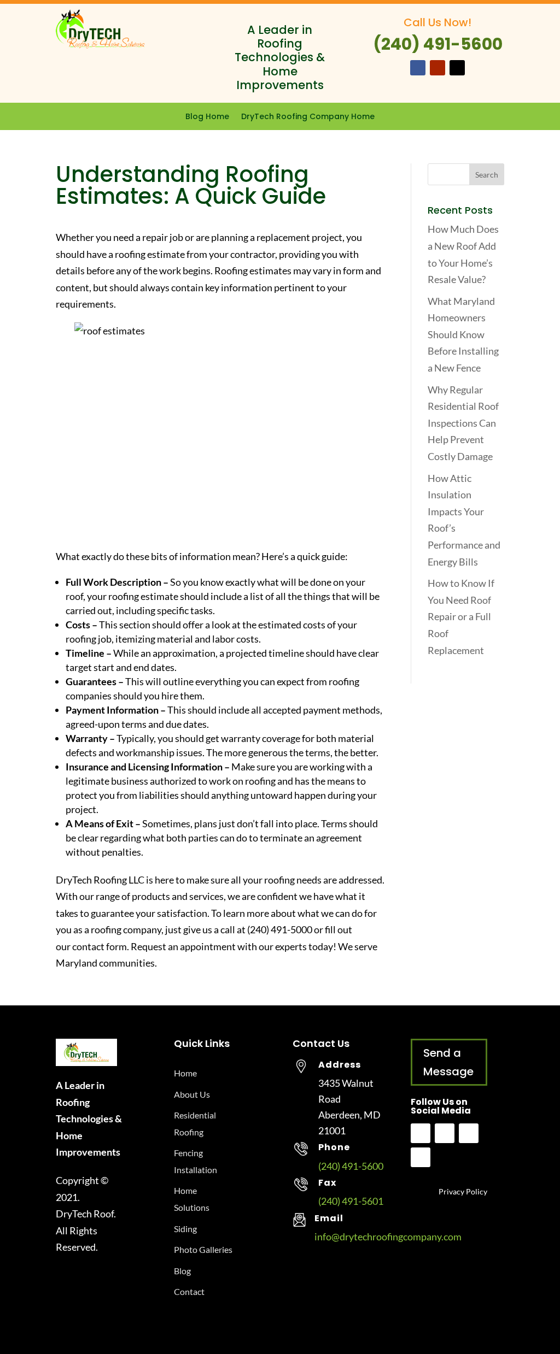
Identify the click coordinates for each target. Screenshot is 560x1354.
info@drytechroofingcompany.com (388, 1237)
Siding (185, 1228)
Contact (189, 1291)
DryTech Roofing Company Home (308, 117)
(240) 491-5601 (350, 1201)
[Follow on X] (457, 67)
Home (185, 1073)
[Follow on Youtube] (437, 67)
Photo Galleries (203, 1249)
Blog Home (207, 117)
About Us (192, 1094)
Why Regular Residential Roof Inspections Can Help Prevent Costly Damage (463, 423)
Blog (182, 1270)
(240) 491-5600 (350, 1166)
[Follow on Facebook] (417, 67)
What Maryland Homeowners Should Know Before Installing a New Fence (463, 334)
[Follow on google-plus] (420, 1157)
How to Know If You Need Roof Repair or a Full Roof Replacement (461, 616)
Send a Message (448, 1062)
